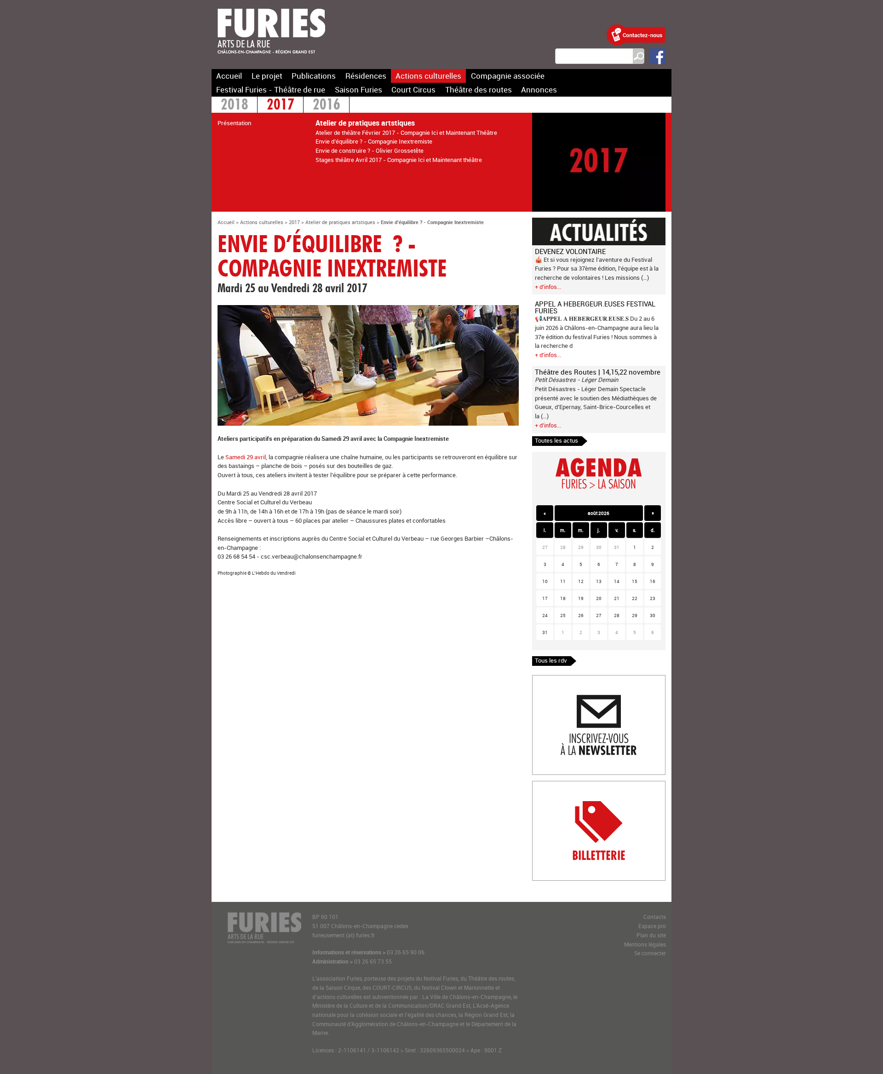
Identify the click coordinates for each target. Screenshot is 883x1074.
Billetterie (545, 785)
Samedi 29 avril (245, 457)
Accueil (229, 75)
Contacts (654, 916)
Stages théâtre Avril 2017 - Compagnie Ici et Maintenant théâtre (398, 160)
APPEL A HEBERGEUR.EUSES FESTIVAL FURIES (595, 307)
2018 (234, 105)
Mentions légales (645, 944)
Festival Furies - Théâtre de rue (270, 89)
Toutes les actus (556, 440)
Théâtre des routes (478, 89)
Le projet (267, 75)
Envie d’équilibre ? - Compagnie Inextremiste (373, 141)
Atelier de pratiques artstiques (340, 222)
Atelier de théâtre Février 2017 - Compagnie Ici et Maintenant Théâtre (406, 132)
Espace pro (652, 926)
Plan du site (651, 935)
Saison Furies (358, 89)
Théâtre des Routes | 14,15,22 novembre (597, 371)
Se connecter (650, 953)
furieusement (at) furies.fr (343, 935)
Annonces (539, 89)
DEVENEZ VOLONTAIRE (570, 251)
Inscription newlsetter (561, 680)
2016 (326, 105)
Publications (314, 75)
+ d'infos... (548, 287)
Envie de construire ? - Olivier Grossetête (369, 150)
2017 (280, 105)
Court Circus (413, 89)
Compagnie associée (508, 75)
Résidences (365, 75)
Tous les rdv (551, 660)
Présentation (234, 123)
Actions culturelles (428, 75)
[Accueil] (271, 59)
